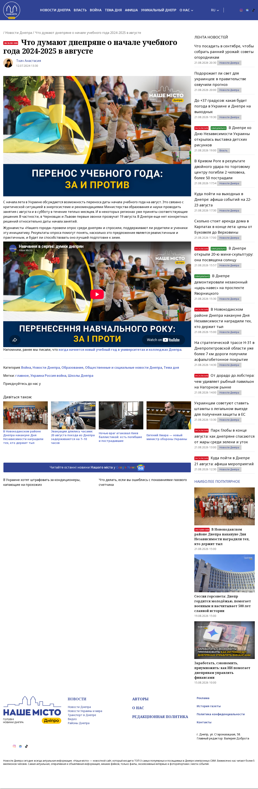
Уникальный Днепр (158, 10)
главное (22, 375)
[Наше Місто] (11, 10)
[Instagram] (241, 10)
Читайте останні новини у (93, 467)
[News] (247, 10)
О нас (185, 10)
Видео (72, 719)
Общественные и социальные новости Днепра (123, 367)
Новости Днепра (55, 10)
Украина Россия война (48, 375)
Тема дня (113, 10)
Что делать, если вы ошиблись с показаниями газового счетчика (143, 482)
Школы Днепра (80, 375)
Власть (80, 10)
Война (96, 10)
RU (213, 10)
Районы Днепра (78, 723)
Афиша (131, 10)
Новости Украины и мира (85, 711)
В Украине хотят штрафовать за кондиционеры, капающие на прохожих (41, 482)
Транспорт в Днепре (82, 715)
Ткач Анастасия (28, 60)
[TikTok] (253, 10)
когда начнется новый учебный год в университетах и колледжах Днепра (120, 349)
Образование (72, 367)
